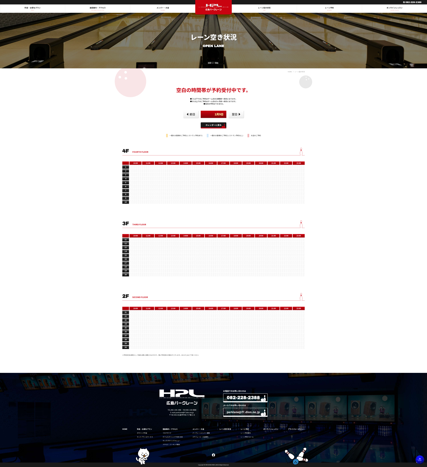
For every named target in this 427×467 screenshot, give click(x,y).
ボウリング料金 (142, 433)
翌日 (234, 114)
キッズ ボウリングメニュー (171, 441)
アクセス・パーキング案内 (171, 444)
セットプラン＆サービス (145, 437)
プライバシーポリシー (296, 429)
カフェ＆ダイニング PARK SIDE (173, 437)
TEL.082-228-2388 (174, 410)
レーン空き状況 (225, 429)
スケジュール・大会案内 (200, 437)
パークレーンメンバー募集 (201, 433)
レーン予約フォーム (247, 437)
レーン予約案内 (246, 433)
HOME (290, 72)
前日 (192, 114)
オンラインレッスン (270, 429)
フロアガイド (167, 433)
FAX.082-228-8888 (189, 410)
